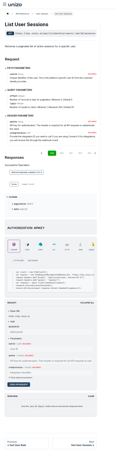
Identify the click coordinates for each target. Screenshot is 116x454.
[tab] (14, 184)
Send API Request (19, 384)
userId (12, 344)
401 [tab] (71, 153)
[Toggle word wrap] (84, 272)
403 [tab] (80, 153)
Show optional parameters (21, 378)
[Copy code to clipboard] (90, 272)
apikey (12, 355)
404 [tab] (89, 153)
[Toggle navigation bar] (4, 4)
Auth (12, 321)
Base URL (15, 311)
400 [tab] (62, 153)
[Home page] (8, 13)
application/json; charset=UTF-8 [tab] (26, 172)
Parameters (16, 338)
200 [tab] (52, 153)
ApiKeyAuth (14, 326)
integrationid (15, 367)
